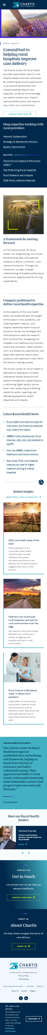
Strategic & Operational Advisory (20, 141)
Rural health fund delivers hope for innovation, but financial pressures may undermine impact (25, 425)
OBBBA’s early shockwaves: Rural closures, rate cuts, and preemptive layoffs (25, 440)
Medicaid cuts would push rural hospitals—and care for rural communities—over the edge (23, 621)
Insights (33, 991)
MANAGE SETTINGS (10, 1030)
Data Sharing (23, 979)
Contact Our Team (18, 114)
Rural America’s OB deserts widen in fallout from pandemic (22, 693)
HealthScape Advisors (13, 986)
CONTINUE (32, 1019)
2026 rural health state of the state (23, 542)
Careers (24, 991)
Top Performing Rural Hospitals (19, 169)
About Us (22, 946)
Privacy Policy (23, 976)
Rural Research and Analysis (18, 175)
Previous (23, 853)
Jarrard (30, 986)
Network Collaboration (15, 136)
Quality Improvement (14, 146)
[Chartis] (23, 5)
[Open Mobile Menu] (4, 5)
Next (28, 853)
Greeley (40, 986)
